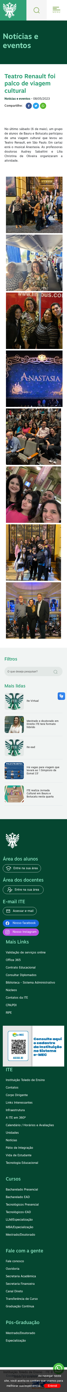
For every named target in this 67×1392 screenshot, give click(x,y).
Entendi (52, 1385)
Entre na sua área (25, 868)
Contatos (12, 1087)
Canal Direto (14, 1291)
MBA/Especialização (19, 1227)
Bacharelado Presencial (22, 1189)
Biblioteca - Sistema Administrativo (30, 982)
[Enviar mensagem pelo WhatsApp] (58, 1368)
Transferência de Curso (22, 1299)
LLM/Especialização (19, 1219)
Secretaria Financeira (20, 1284)
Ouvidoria (12, 1268)
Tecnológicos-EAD (18, 1212)
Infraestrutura (15, 1110)
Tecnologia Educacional (22, 1163)
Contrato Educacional (21, 967)
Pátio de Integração (19, 1147)
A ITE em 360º (16, 1117)
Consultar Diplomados (21, 975)
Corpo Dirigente (17, 1095)
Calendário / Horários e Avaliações (30, 1125)
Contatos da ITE (17, 997)
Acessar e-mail (23, 911)
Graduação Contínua (20, 1306)
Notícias (11, 1140)
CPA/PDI (11, 1005)
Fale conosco (15, 1261)
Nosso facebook (24, 923)
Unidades (12, 1132)
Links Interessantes (19, 1102)
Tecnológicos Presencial (22, 1204)
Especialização (16, 1340)
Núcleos (11, 990)
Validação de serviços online (26, 952)
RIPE (9, 1012)
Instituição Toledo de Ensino (25, 1080)
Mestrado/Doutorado (20, 1234)
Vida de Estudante (18, 1155)
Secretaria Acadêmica (21, 1276)
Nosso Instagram (24, 932)
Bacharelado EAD (18, 1197)
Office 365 (13, 960)
